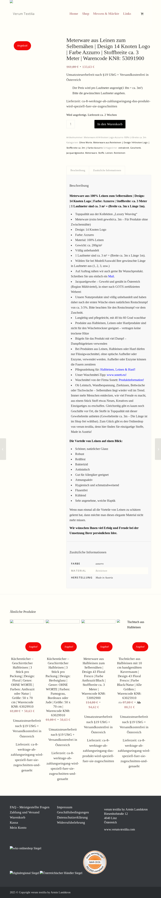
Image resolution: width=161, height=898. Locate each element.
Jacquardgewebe (75, 152)
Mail (111, 276)
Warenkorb (17, 817)
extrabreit (123, 147)
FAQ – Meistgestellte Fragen (29, 807)
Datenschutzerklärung (72, 817)
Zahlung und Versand (24, 812)
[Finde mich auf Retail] (61, 873)
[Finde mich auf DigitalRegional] (25, 873)
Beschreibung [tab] (77, 170)
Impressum (64, 807)
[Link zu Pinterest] (136, 892)
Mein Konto (18, 827)
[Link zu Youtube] (148, 892)
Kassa (14, 822)
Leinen (109, 152)
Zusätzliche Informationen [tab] (107, 170)
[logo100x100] (22, 13)
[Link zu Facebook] (125, 892)
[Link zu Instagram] (131, 892)
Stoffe (101, 152)
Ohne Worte (85, 142)
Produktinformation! (131, 380)
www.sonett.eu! (116, 374)
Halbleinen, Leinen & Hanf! (117, 369)
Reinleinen (119, 152)
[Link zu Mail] (142, 892)
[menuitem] (74, 13)
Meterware (91, 152)
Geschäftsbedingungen (73, 812)
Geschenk (135, 147)
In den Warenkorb (110, 124)
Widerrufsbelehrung (71, 822)
